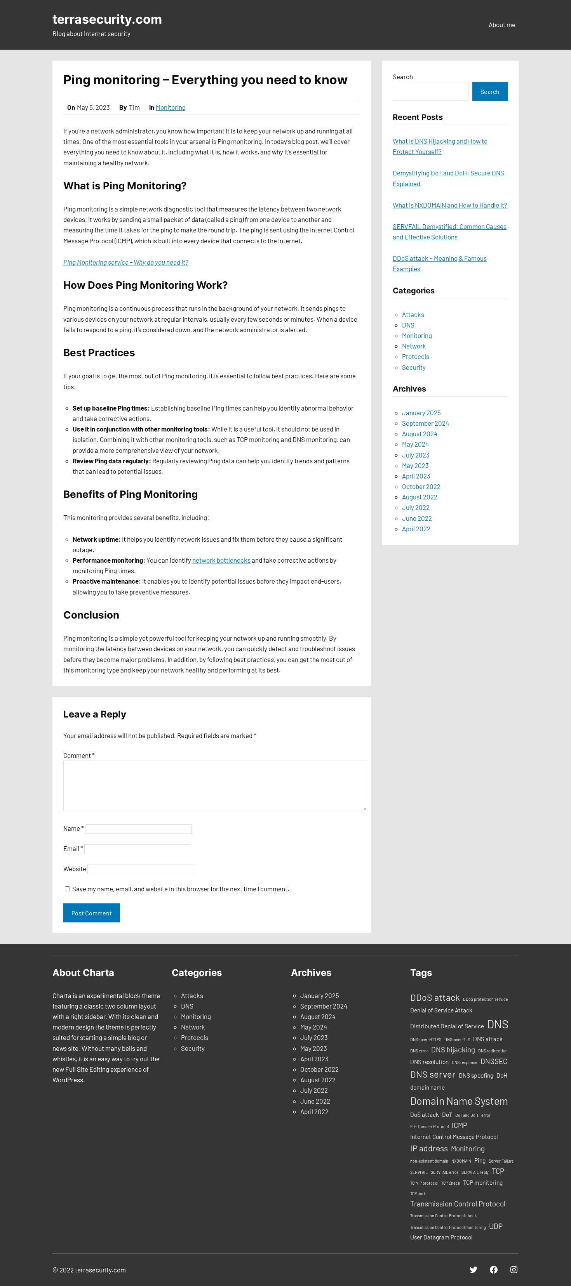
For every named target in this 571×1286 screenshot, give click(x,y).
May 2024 (415, 444)
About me (502, 24)
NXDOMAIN (461, 1160)
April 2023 (416, 476)
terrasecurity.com (107, 19)
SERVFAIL (419, 1172)
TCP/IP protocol (424, 1182)
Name (73, 828)
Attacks (413, 314)
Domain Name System (459, 1100)
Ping (480, 1160)
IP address (429, 1148)
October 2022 (421, 486)
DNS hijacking (453, 1049)
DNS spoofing (476, 1075)
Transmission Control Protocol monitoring (448, 1227)
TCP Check (450, 1182)
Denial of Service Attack (441, 1010)
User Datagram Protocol (441, 1237)
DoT (447, 1114)
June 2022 (417, 518)
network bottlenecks (221, 560)
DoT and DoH (466, 1115)
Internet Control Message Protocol (454, 1136)
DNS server (433, 1074)
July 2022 (416, 507)
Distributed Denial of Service (447, 1026)
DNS (408, 325)
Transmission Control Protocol (457, 1203)
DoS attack (424, 1114)
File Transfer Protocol (429, 1126)
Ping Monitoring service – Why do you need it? (125, 262)
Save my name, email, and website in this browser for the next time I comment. (180, 889)
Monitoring (171, 107)
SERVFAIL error (444, 1172)
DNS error (419, 1050)
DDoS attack (435, 997)
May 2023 (415, 465)
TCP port (417, 1193)
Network (414, 346)
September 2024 (425, 423)
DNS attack (488, 1038)
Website (74, 868)
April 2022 (416, 528)
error (486, 1115)
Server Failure (501, 1160)
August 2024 (419, 433)
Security (414, 367)
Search (403, 76)
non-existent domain (429, 1160)
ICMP (459, 1125)
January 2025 (421, 412)
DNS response (464, 1062)
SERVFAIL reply (475, 1172)
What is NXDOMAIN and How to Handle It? (450, 205)
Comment (79, 755)
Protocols (415, 356)
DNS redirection (493, 1050)
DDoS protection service (485, 999)
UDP (496, 1226)
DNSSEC (493, 1061)
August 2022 (419, 497)
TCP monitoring (483, 1182)
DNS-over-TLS (457, 1039)
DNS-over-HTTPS (425, 1039)
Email (73, 848)
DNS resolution (429, 1061)
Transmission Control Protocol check (443, 1215)
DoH (501, 1075)
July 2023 (416, 455)
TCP (498, 1170)
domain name (427, 1087)
